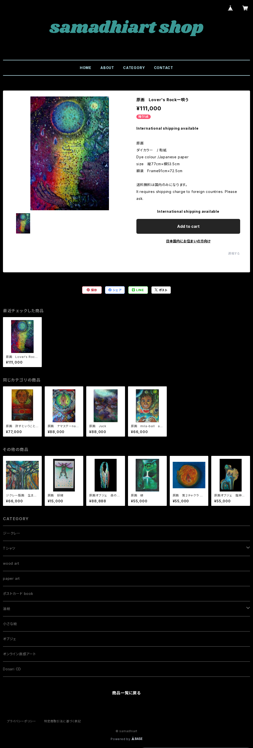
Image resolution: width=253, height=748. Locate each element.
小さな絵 (10, 624)
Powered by (121, 739)
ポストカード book (18, 593)
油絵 (6, 609)
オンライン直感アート (19, 654)
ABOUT (107, 68)
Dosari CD (12, 669)
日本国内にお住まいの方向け (188, 241)
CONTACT (163, 68)
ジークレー (12, 533)
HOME (85, 68)
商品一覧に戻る (126, 692)
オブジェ (9, 639)
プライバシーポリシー (21, 721)
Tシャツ (9, 548)
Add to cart (188, 226)
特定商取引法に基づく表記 (62, 721)
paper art (11, 578)
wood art (11, 563)
